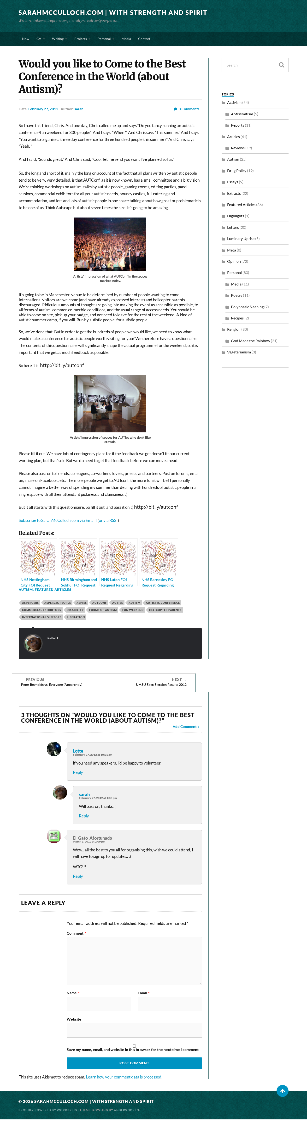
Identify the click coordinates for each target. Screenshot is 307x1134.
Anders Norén (126, 1110)
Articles (233, 136)
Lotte (78, 751)
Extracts (234, 193)
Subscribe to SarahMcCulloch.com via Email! (58, 520)
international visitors (41, 617)
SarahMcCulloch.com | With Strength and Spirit (112, 12)
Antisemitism (242, 114)
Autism (26, 589)
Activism (234, 102)
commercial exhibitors (41, 609)
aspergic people (57, 602)
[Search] (281, 65)
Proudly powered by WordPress (47, 1110)
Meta (231, 250)
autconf (99, 602)
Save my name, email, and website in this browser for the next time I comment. (133, 1049)
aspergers (30, 602)
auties (117, 602)
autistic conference (163, 602)
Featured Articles (53, 589)
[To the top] (283, 1091)
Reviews (238, 147)
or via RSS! (108, 520)
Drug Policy (236, 170)
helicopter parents (165, 609)
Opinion (234, 261)
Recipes (237, 318)
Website (74, 1019)
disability (75, 609)
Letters (233, 227)
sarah (78, 109)
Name (73, 993)
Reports (237, 125)
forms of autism (103, 609)
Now (25, 39)
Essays (232, 181)
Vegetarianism (239, 352)
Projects (80, 39)
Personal (104, 39)
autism (134, 602)
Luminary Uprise (240, 238)
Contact (144, 39)
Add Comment (185, 726)
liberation (76, 617)
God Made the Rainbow (250, 340)
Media (126, 39)
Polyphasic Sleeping (247, 306)
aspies (82, 602)
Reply (78, 772)
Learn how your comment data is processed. (124, 1076)
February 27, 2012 (43, 109)
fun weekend (133, 609)
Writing (58, 39)
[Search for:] (255, 65)
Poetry (236, 295)
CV (38, 39)
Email (143, 993)
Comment (76, 933)
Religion (234, 329)
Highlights (235, 215)
